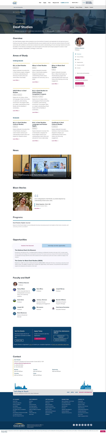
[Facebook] (85, 425)
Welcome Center (48, 409)
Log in (30, 344)
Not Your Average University (18, 416)
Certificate (55, 126)
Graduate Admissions (60, 340)
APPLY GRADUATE (79, 83)
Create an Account (40, 338)
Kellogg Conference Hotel (50, 407)
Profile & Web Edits (32, 412)
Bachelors (16, 68)
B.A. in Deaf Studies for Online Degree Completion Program (40, 92)
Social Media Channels (66, 403)
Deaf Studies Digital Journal (21, 223)
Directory (31, 401)
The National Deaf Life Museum (25, 250)
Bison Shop (31, 414)
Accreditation (15, 406)
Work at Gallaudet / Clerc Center (68, 401)
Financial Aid (80, 401)
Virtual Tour (47, 403)
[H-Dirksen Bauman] (82, 42)
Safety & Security (81, 407)
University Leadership (17, 403)
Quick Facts (15, 401)
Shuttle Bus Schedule (49, 406)
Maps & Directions (48, 404)
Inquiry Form (19, 340)
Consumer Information (17, 407)
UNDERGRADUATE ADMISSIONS (81, 80)
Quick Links (75, 2)
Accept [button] (102, 431)
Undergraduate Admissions (61, 336)
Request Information (85, 392)
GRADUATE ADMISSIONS (80, 86)
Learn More (16, 80)
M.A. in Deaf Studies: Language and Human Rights (39, 124)
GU (14, 12)
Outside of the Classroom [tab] (27, 245)
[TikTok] (91, 425)
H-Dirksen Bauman (79, 48)
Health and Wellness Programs (35, 409)
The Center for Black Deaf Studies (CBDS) (28, 260)
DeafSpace (47, 414)
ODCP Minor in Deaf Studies (19, 91)
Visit (40, 2)
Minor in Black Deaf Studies (58, 66)
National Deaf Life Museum (50, 411)
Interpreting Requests (33, 407)
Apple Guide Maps (48, 412)
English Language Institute (83, 416)
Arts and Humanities (19, 24)
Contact (91, 7)
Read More (16, 177)
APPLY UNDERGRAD (80, 77)
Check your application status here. (60, 344)
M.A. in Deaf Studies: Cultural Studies (20, 123)
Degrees (87, 7)
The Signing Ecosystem (17, 414)
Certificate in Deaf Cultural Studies (58, 123)
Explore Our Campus (49, 401)
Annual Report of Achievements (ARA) (20, 412)
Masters (15, 126)
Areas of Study (79, 7)
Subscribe (64, 407)
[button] (42, 201)
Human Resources (81, 403)
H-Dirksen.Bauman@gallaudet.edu (22, 363)
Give (49, 2)
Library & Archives (32, 404)
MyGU (30, 403)
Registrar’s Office (81, 404)
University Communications (83, 412)
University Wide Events (66, 404)
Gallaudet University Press (67, 412)
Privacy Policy (4, 431)
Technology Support (33, 406)
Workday (30, 411)
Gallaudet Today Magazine (67, 409)
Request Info (56, 2)
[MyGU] (74, 425)
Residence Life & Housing (83, 406)
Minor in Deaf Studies (39, 65)
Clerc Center (80, 414)
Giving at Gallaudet (65, 411)
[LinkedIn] (88, 425)
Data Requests (64, 406)
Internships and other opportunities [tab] (56, 245)
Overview (72, 7)
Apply (45, 2)
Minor (34, 68)
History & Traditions (16, 404)
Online (19, 94)
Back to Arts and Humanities (83, 73)
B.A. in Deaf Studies (19, 65)
